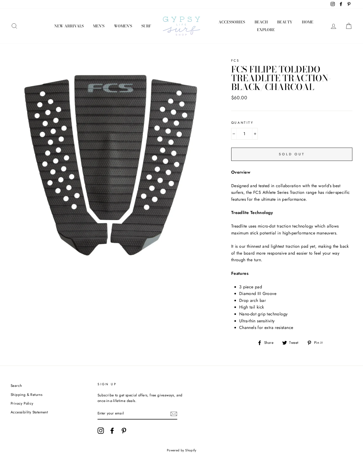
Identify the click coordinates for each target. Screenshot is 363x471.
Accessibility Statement (29, 412)
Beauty (284, 22)
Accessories (231, 22)
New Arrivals (69, 26)
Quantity (242, 122)
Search (16, 385)
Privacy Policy (22, 403)
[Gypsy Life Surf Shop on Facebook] (112, 430)
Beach (261, 22)
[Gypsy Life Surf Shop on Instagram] (101, 430)
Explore (266, 30)
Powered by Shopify (181, 450)
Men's (98, 26)
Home (307, 22)
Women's (123, 26)
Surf (146, 26)
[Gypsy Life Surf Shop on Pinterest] (124, 430)
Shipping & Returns (26, 394)
